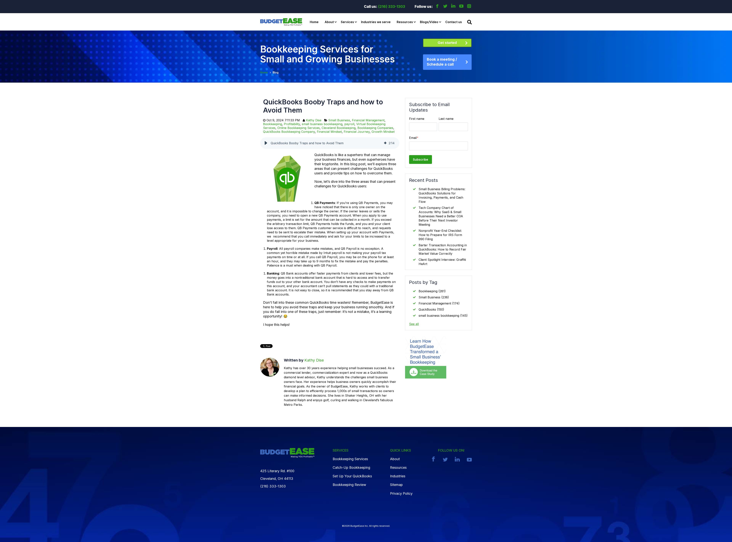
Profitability (292, 124)
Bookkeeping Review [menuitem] (349, 485)
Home (314, 22)
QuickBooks (431, 309)
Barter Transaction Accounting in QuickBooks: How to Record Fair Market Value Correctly (443, 249)
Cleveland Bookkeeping (339, 128)
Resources (405, 22)
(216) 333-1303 (391, 6)
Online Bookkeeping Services (298, 128)
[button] (266, 143)
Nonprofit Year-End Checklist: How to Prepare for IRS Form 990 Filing (440, 235)
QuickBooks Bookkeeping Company (289, 132)
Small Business (339, 120)
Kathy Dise (313, 120)
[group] (329, 143)
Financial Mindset (329, 132)
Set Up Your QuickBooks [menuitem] (352, 476)
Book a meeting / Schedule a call (442, 62)
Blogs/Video (429, 22)
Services (347, 22)
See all (414, 324)
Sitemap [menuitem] (396, 485)
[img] (385, 143)
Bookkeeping (272, 124)
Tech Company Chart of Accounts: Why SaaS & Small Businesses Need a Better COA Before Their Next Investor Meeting (441, 216)
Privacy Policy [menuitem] (401, 493)
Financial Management (368, 120)
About (329, 22)
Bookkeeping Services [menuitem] (350, 459)
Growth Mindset (383, 132)
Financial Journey (357, 132)
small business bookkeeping (322, 124)
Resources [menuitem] (398, 467)
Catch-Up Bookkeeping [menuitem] (351, 467)
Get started (447, 43)
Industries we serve (376, 22)
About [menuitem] (395, 459)
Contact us (453, 22)
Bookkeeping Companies (375, 128)
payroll (349, 124)
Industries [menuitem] (397, 476)
